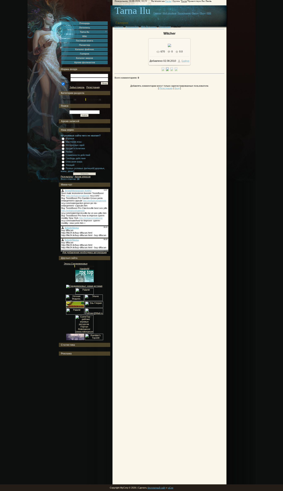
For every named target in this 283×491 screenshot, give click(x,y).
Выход (195, 13)
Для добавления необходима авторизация (84, 252)
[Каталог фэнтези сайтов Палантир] (84, 293)
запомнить (70, 83)
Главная (157, 13)
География (92, 99)
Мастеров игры (74, 142)
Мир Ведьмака (148, 26)
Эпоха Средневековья (75, 263)
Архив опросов (83, 176)
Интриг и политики (75, 148)
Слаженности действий (78, 155)
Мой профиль (169, 13)
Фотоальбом (132, 26)
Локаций (70, 165)
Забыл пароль (77, 87)
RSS (209, 13)
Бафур (185, 60)
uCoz (170, 487)
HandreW (84, 268)
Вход (203, 13)
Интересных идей (75, 145)
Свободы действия (76, 158)
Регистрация (93, 87)
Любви (69, 151)
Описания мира (74, 161)
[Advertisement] (77, 420)
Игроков (70, 138)
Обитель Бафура (85, 266)
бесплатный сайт (157, 487)
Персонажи (67, 99)
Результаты (67, 176)
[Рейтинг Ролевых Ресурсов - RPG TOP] (84, 281)
